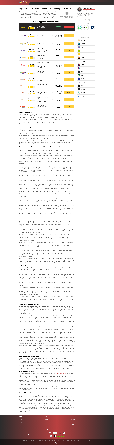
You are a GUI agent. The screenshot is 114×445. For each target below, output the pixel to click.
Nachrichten (91, 434)
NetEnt (46, 424)
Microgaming (47, 422)
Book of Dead (21, 421)
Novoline (46, 426)
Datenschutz (22, 434)
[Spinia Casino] (23, 73)
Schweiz (72, 422)
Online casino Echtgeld (62, 373)
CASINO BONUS (42, 3)
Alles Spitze (21, 422)
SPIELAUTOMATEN (52, 3)
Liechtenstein (73, 419)
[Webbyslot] (23, 86)
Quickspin (47, 427)
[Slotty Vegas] (23, 92)
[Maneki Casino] (23, 65)
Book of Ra (21, 419)
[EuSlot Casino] (23, 99)
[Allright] (23, 36)
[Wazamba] (23, 27)
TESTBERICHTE (33, 3)
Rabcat (46, 429)
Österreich (73, 421)
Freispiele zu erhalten (49, 395)
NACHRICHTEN (77, 3)
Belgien (72, 426)
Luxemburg (73, 424)
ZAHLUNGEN (68, 3)
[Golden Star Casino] (23, 43)
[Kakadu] (23, 57)
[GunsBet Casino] (23, 107)
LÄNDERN (83, 3)
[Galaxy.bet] (23, 79)
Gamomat (47, 421)
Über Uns (28, 434)
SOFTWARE (61, 3)
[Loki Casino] (23, 50)
